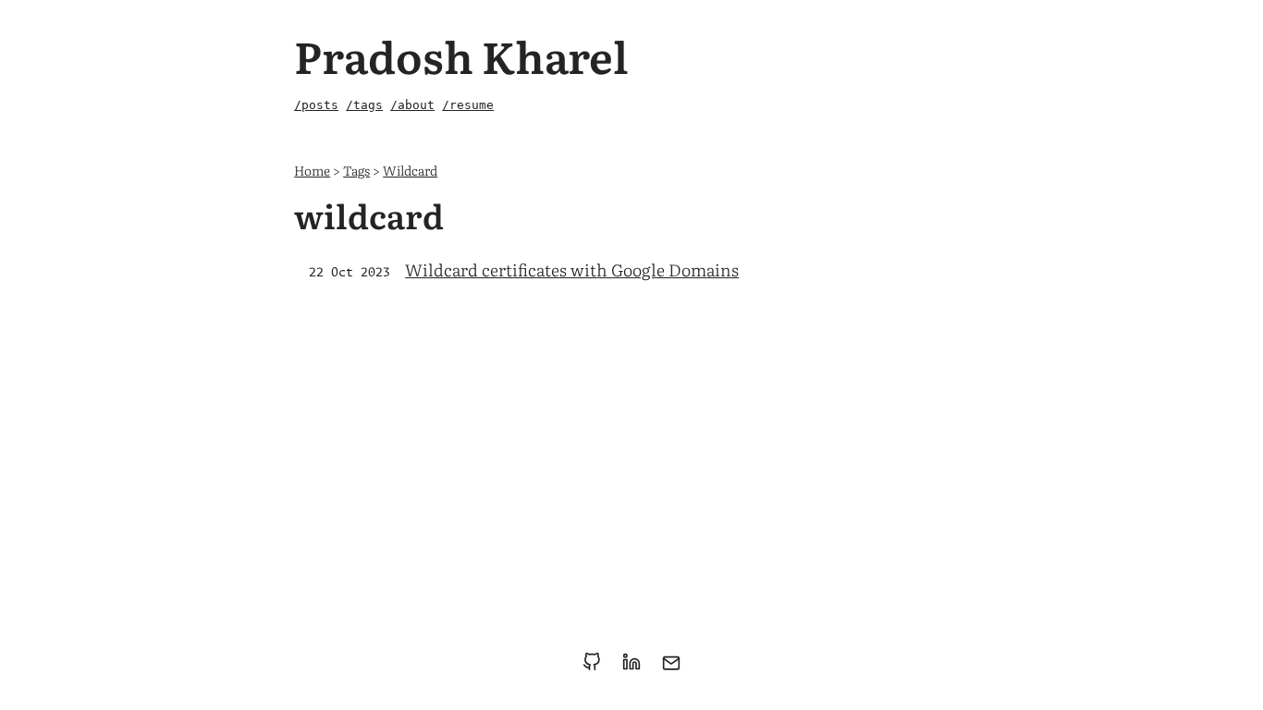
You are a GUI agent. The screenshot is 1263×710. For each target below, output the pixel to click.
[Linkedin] (635, 668)
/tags (364, 105)
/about (412, 105)
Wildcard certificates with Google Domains (572, 269)
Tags (356, 169)
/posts (316, 105)
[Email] (671, 668)
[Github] (595, 668)
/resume (468, 105)
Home (312, 169)
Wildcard (410, 169)
